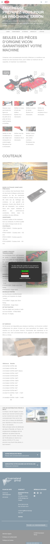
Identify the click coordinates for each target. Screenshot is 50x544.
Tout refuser (25, 273)
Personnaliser (25, 276)
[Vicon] (6, 2)
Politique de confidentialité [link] (25, 278)
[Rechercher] (40, 7)
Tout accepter (25, 271)
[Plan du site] (2, 2)
